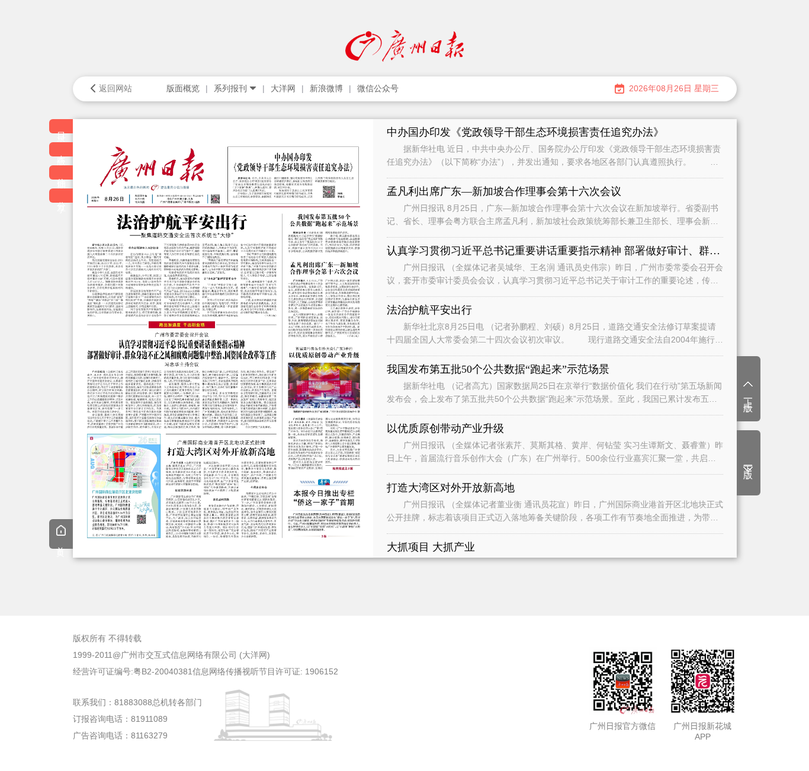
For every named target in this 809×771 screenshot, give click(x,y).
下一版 (748, 461)
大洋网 (283, 88)
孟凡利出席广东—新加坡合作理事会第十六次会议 (504, 191)
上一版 (748, 394)
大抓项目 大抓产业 (431, 547)
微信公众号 (378, 88)
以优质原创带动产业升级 (445, 428)
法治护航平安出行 (429, 310)
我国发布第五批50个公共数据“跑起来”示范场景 (498, 369)
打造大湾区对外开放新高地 (451, 488)
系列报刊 (230, 88)
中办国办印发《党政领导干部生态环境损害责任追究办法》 (525, 132)
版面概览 (183, 88)
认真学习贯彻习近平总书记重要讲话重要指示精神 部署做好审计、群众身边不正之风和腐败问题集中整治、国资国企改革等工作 (555, 251)
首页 (61, 542)
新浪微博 (326, 88)
